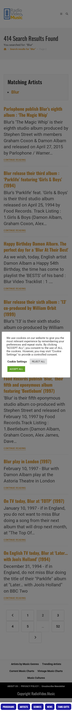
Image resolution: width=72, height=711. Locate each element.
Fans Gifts (63, 707)
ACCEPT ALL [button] (16, 369)
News (49, 707)
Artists (24, 707)
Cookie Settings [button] (17, 361)
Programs (8, 707)
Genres (37, 707)
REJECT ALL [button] (38, 361)
